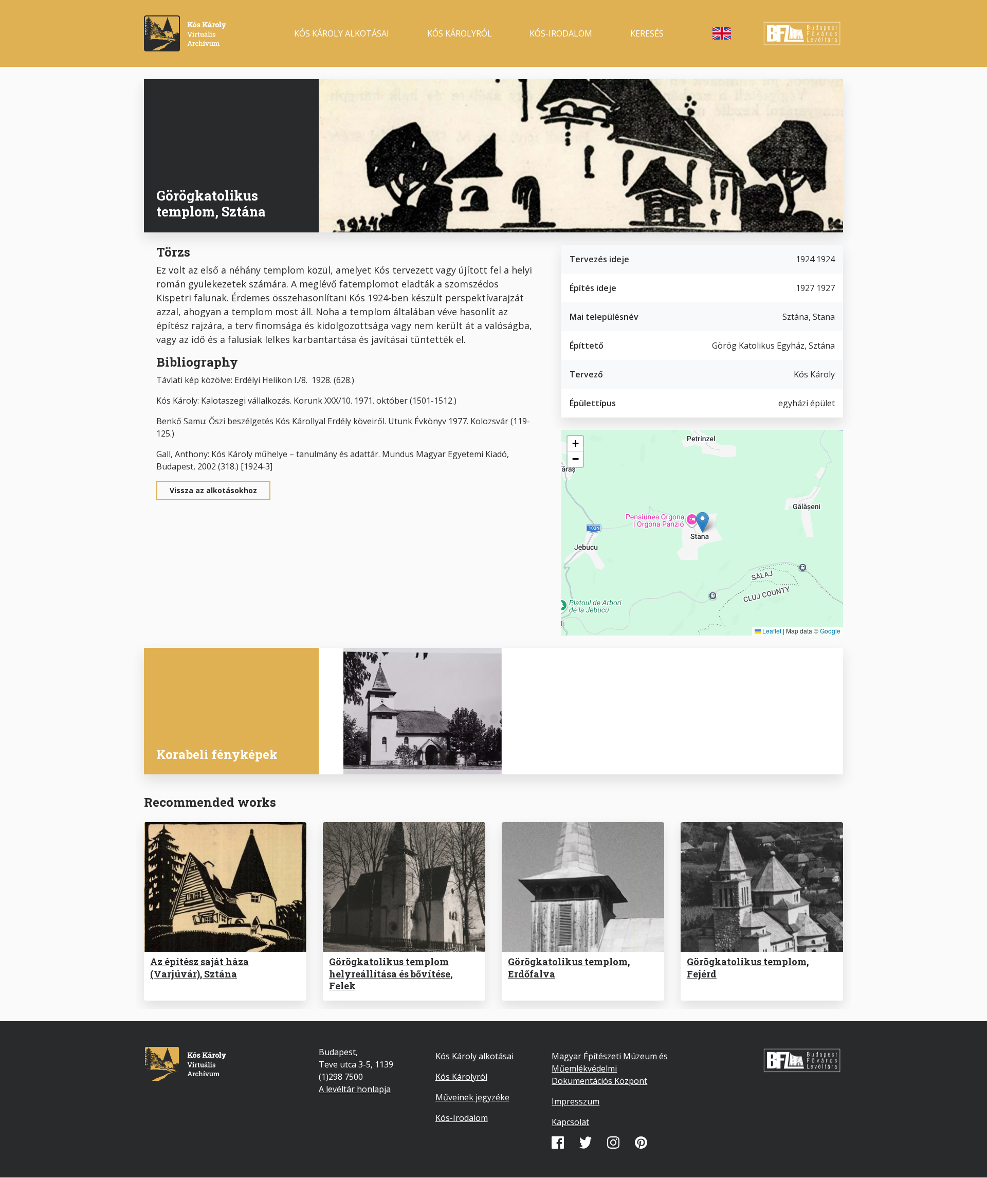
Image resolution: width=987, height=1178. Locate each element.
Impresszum (575, 1101)
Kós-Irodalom (461, 1117)
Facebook (558, 1142)
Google (830, 630)
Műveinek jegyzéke (472, 1097)
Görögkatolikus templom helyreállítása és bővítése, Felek (390, 973)
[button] (702, 522)
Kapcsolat (570, 1122)
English (721, 33)
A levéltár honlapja (355, 1089)
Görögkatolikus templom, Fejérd (748, 967)
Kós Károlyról (459, 33)
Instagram (613, 1142)
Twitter (585, 1142)
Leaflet (771, 630)
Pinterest (641, 1142)
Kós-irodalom (560, 33)
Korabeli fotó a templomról (416, 755)
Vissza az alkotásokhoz (213, 490)
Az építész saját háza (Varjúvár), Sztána (199, 967)
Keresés (647, 33)
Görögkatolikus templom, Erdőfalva (569, 967)
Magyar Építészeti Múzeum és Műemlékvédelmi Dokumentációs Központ (610, 1068)
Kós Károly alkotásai (341, 33)
